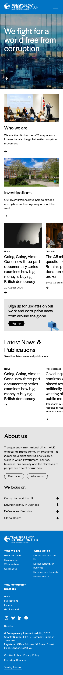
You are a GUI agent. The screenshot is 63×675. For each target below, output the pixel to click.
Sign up (16, 323)
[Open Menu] (55, 6)
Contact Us (10, 568)
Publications (11, 600)
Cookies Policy (12, 655)
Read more (14, 476)
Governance (11, 560)
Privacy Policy (31, 655)
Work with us (11, 564)
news (26, 356)
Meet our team (13, 555)
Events (8, 605)
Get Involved (11, 609)
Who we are (12, 550)
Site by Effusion (13, 667)
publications (41, 356)
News (7, 596)
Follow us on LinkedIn (19, 617)
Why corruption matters (15, 587)
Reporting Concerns (15, 660)
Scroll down (6, 78)
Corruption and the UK (44, 557)
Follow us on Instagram (6, 617)
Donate (8, 625)
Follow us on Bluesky (13, 617)
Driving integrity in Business (43, 565)
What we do (37, 476)
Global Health (41, 576)
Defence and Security (45, 572)
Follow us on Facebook (25, 617)
